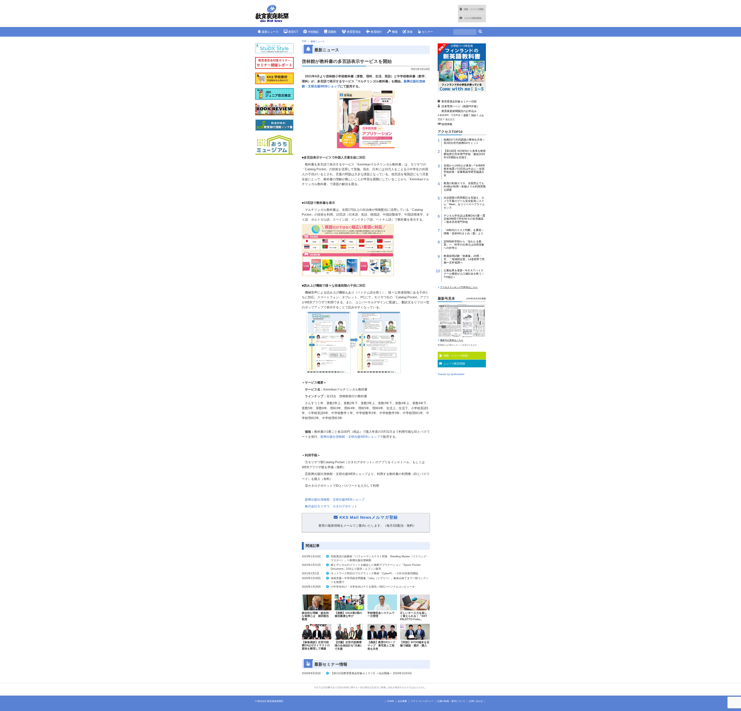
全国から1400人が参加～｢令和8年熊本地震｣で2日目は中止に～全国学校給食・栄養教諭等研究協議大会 (464, 170)
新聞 (466, 115)
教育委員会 (354, 31)
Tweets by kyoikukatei (451, 374)
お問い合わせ (476, 701)
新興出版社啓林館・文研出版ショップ (350, 436)
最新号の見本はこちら (451, 340)
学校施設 (313, 31)
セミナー (427, 31)
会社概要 (402, 701)
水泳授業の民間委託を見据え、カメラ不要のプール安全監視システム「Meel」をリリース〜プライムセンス (464, 202)
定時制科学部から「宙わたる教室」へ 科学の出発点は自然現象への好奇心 (464, 245)
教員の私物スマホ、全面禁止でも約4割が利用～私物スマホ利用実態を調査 (465, 186)
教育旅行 (376, 31)
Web (473, 115)
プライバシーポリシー (422, 701)
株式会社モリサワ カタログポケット (331, 506)
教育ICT (293, 31)
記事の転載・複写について (451, 701)
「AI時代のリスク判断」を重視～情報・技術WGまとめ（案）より (464, 232)
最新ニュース (270, 31)
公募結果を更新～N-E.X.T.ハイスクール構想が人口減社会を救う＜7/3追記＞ (464, 273)
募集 (410, 31)
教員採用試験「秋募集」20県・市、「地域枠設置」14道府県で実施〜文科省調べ (464, 259)
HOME (390, 701)
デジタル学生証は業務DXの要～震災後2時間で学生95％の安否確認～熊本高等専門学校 (464, 219)
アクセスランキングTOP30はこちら (459, 287)
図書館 (332, 31)
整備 (394, 31)
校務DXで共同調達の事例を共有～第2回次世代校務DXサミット (464, 141)
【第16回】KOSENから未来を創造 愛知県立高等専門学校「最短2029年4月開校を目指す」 (465, 154)
